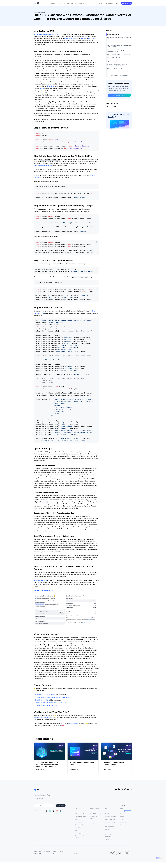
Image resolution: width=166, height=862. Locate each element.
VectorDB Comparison (111, 816)
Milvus (83, 38)
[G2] (131, 789)
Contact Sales (123, 822)
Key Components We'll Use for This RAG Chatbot (119, 38)
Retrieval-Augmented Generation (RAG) (46, 34)
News (121, 814)
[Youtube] (116, 789)
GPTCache (77, 827)
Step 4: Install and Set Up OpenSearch (118, 55)
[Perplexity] (50, 811)
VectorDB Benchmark (95, 814)
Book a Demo (109, 3)
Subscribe (61, 806)
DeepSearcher (78, 822)
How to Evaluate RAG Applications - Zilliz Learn (50, 703)
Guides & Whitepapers (110, 819)
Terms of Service (38, 851)
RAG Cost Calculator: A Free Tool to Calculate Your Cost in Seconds (117, 65)
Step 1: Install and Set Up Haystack (117, 42)
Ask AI (160, 858)
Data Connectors (109, 826)
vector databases (69, 38)
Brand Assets (123, 825)
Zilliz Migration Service (80, 816)
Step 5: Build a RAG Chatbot (115, 58)
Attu (76, 830)
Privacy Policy (47, 851)
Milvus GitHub (73, 723)
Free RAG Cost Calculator (93, 817)
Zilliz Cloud (91, 38)
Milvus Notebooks (94, 824)
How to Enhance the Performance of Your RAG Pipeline (52, 697)
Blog (106, 808)
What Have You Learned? (114, 69)
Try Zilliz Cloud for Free (119, 95)
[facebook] (111, 106)
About (121, 808)
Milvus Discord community (42, 718)
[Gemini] (60, 811)
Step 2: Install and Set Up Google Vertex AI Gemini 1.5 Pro (119, 46)
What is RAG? (108, 832)
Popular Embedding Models (110, 823)
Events (121, 819)
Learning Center (109, 811)
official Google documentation (43, 166)
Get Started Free (126, 3)
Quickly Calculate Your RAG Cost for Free (119, 116)
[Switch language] (95, 3)
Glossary (107, 829)
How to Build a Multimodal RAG (45, 694)
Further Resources (112, 72)
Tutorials (38, 12)
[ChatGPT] (46, 811)
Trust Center (108, 839)
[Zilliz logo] (37, 3)
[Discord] (128, 789)
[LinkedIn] (119, 789)
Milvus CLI (77, 833)
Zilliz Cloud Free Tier (80, 814)
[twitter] (107, 106)
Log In (117, 3)
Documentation (94, 808)
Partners (122, 816)
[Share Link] (118, 106)
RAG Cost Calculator (40, 580)
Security (55, 851)
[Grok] (53, 811)
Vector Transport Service (79, 836)
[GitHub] (125, 789)
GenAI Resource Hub (110, 814)
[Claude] (57, 811)
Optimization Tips (112, 61)
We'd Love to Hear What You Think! (117, 75)
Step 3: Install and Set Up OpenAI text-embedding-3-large (118, 50)
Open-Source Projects (95, 811)
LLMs (86, 36)
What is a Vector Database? (109, 835)
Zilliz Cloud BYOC (79, 811)
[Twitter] (122, 789)
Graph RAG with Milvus (42, 700)
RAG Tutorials (93, 821)
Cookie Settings (63, 851)
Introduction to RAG (113, 34)
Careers (122, 811)
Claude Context (79, 825)
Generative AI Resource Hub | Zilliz (46, 705)
